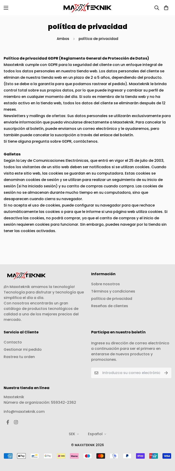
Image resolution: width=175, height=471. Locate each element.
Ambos (63, 38)
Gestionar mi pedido (23, 349)
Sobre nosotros (105, 284)
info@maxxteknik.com (24, 411)
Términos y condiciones (113, 291)
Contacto (13, 342)
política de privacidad (111, 298)
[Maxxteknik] (87, 7)
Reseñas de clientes (109, 306)
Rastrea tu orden (19, 356)
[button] (166, 8)
